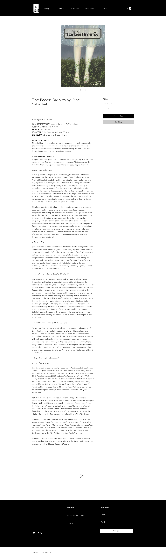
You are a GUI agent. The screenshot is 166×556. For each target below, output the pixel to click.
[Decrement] (104, 108)
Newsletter (104, 508)
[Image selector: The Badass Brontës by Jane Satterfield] (81, 90)
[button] (130, 8)
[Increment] (111, 108)
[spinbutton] (108, 108)
